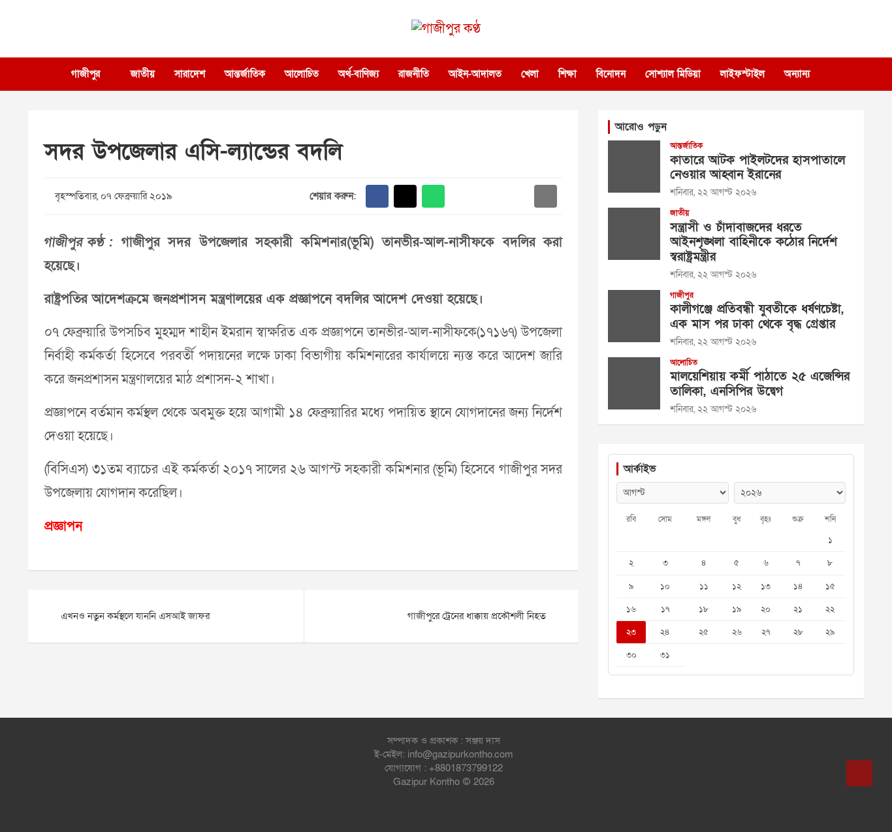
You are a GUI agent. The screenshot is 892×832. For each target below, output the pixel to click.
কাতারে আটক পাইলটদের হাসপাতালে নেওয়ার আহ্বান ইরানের (757, 168)
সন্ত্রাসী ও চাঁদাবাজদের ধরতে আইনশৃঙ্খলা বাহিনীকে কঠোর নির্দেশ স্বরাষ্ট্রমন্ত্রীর (753, 242)
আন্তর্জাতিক (245, 73)
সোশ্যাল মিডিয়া (673, 73)
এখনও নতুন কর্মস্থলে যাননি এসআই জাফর (135, 615)
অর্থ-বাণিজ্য (358, 73)
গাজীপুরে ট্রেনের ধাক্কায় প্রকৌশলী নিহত (476, 615)
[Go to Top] (859, 773)
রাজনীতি (413, 73)
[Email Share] (545, 196)
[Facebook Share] (377, 196)
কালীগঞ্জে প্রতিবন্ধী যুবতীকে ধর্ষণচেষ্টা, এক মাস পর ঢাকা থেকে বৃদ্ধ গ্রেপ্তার (757, 316)
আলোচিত (302, 73)
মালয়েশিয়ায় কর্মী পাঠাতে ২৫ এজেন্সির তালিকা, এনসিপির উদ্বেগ (760, 384)
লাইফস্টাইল (742, 73)
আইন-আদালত (475, 73)
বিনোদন (611, 73)
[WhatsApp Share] (433, 196)
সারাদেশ (189, 73)
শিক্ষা (567, 73)
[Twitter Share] (405, 196)
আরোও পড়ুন (641, 127)
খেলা (530, 73)
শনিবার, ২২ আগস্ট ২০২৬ (713, 192)
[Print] (461, 196)
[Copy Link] (517, 196)
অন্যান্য (797, 73)
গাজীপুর (85, 73)
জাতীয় (143, 73)
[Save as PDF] (489, 196)
